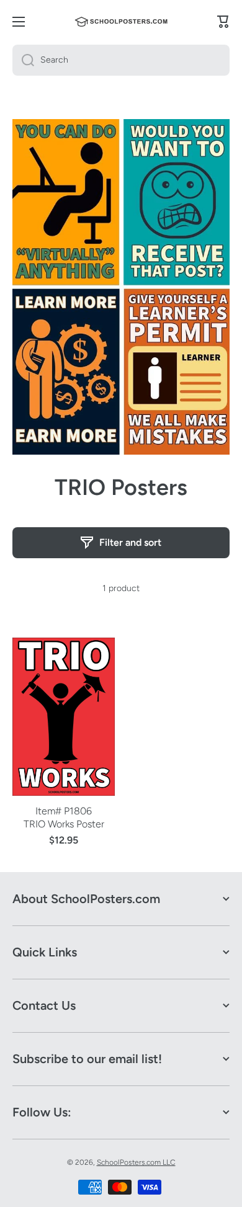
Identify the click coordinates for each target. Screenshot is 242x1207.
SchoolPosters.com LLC (136, 1162)
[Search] (23, 60)
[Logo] (121, 21)
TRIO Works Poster (64, 824)
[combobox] (121, 60)
